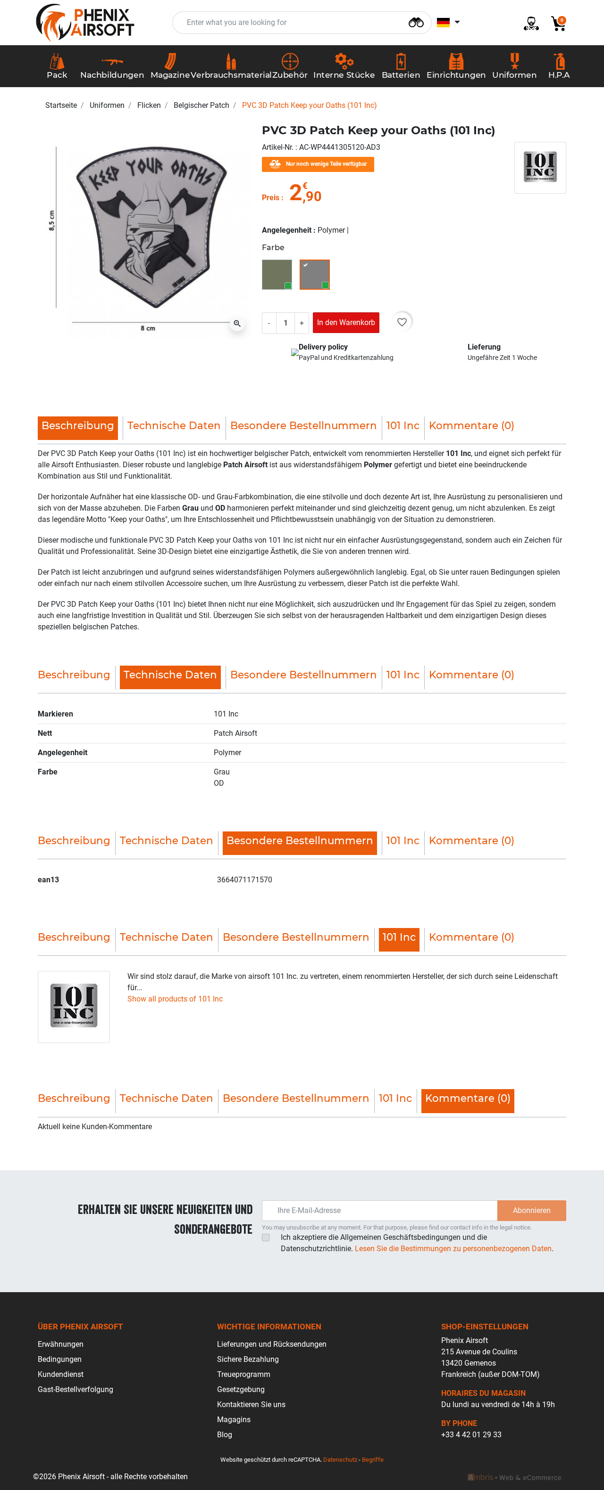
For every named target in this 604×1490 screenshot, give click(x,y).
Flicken (149, 105)
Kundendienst (61, 1374)
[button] (555, 23)
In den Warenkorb (346, 322)
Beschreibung (74, 674)
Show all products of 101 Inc (175, 998)
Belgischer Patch (201, 105)
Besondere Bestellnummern (303, 425)
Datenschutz (340, 1459)
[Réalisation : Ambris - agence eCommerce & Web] (514, 1476)
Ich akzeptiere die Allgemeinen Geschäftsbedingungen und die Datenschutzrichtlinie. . (417, 1243)
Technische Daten (174, 425)
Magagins (234, 1419)
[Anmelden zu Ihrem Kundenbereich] (527, 23)
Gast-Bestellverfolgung (75, 1389)
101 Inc (402, 425)
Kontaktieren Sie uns (251, 1404)
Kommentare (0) (471, 425)
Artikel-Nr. (278, 147)
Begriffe (373, 1459)
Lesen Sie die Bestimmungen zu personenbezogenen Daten (453, 1248)
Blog (224, 1434)
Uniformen (107, 105)
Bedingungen (60, 1359)
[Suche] (416, 21)
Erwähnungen (61, 1344)
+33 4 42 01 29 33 (471, 1434)
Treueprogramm (243, 1374)
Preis (270, 197)
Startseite (61, 105)
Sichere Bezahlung (248, 1359)
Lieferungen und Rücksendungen (272, 1344)
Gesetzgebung (241, 1389)
